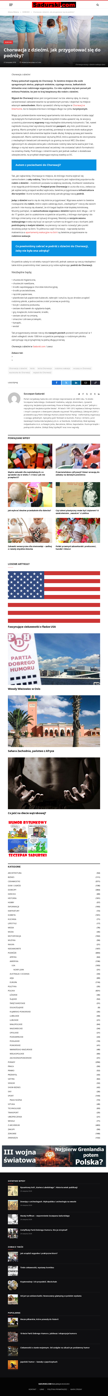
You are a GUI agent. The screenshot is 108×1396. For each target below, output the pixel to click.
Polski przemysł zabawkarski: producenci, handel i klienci (76, 547)
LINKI (42, 1389)
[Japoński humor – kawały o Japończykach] (13, 1365)
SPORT (11, 1095)
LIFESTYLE (12, 923)
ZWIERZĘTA (13, 1137)
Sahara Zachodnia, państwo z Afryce (31, 751)
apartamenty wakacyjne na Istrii (42, 232)
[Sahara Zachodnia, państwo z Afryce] (54, 721)
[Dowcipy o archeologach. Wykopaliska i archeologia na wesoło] (13, 1205)
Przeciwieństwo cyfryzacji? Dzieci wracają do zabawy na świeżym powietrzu (77, 473)
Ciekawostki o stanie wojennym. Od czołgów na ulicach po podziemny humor (55, 1347)
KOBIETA (12, 915)
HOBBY (11, 902)
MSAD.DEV (65, 1384)
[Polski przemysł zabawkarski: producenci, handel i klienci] (78, 530)
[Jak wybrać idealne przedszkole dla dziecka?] (30, 494)
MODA (11, 932)
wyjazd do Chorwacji (42, 372)
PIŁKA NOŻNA (16, 1100)
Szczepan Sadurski (34, 393)
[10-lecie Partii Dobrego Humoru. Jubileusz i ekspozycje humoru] (13, 1337)
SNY (9, 1091)
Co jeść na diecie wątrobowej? (27, 813)
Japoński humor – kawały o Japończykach (38, 1362)
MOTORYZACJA (14, 936)
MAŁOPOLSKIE (16, 1024)
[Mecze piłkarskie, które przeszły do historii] (13, 1323)
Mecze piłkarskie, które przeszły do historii (39, 1319)
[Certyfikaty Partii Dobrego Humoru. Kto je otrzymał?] (13, 1233)
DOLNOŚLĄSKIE (16, 1007)
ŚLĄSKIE (13, 999)
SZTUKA (11, 1104)
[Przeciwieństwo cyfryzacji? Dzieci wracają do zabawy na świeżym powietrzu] (78, 456)
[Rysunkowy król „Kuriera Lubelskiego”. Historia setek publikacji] (13, 1191)
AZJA (12, 978)
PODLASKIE (15, 1041)
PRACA (11, 1066)
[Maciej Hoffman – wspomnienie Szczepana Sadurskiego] (13, 1219)
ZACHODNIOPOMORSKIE (21, 1058)
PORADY (11, 1062)
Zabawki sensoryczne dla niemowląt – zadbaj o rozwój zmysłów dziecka (30, 547)
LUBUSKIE (14, 1020)
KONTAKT (32, 1389)
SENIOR (11, 1083)
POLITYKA (12, 986)
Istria (32, 368)
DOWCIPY (12, 890)
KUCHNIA (12, 919)
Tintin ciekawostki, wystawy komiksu (37, 1267)
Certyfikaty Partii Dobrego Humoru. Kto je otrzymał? (43, 1230)
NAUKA (11, 944)
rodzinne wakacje (62, 368)
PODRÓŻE (12, 953)
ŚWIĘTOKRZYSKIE (17, 1003)
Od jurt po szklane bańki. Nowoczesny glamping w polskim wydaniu (51, 1296)
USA (13, 965)
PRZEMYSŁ (12, 1074)
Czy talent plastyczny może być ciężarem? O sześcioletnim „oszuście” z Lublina (77, 511)
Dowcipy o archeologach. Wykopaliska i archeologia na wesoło (48, 1201)
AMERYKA (14, 961)
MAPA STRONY (76, 1389)
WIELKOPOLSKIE (17, 1053)
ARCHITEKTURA (14, 873)
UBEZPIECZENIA (15, 1116)
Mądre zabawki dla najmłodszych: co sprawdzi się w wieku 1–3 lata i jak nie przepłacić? (26, 475)
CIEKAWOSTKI (14, 881)
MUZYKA (11, 940)
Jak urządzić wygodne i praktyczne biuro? (38, 1253)
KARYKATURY (13, 911)
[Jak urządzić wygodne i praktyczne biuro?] (13, 1257)
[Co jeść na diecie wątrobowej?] (54, 783)
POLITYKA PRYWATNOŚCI (57, 1389)
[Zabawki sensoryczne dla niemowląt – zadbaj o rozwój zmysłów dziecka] (30, 530)
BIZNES (11, 877)
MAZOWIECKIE (16, 1028)
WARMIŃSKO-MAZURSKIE (21, 1049)
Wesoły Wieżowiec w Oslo (24, 689)
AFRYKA (13, 957)
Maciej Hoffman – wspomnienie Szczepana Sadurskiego (45, 1215)
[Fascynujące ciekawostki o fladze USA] (54, 597)
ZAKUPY (11, 1129)
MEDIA (11, 927)
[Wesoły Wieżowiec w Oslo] (54, 659)
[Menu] (11, 5)
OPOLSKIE (14, 1032)
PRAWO (11, 1070)
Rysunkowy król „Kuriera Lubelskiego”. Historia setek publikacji (48, 1187)
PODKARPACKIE (16, 1037)
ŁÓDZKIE (13, 995)
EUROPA (13, 982)
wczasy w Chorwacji (82, 368)
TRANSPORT (13, 1112)
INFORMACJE (13, 906)
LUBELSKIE (14, 1016)
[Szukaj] (97, 5)
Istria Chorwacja (45, 368)
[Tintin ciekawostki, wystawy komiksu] (13, 1271)
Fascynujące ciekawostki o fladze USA (32, 626)
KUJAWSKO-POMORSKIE (20, 1011)
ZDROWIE (12, 1133)
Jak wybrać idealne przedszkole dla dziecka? (29, 510)
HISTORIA (12, 898)
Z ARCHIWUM (14, 1125)
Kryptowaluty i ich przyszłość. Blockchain (38, 1281)
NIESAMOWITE (14, 948)
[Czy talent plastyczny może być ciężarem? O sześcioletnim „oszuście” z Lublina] (78, 494)
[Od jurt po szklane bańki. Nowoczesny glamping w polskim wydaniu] (13, 1299)
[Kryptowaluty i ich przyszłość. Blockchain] (13, 1285)
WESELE (11, 1121)
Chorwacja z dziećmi (18, 368)
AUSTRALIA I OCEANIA (19, 974)
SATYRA (11, 1079)
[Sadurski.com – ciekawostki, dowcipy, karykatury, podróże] (54, 5)
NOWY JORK (18, 969)
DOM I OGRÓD (14, 885)
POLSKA (11, 990)
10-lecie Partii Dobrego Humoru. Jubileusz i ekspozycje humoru (48, 1333)
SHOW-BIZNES (14, 1087)
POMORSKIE (15, 1045)
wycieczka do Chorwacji (19, 372)
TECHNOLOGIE (14, 1108)
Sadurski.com (39, 346)
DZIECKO (8, 42)
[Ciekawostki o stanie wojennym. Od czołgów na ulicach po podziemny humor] (13, 1351)
